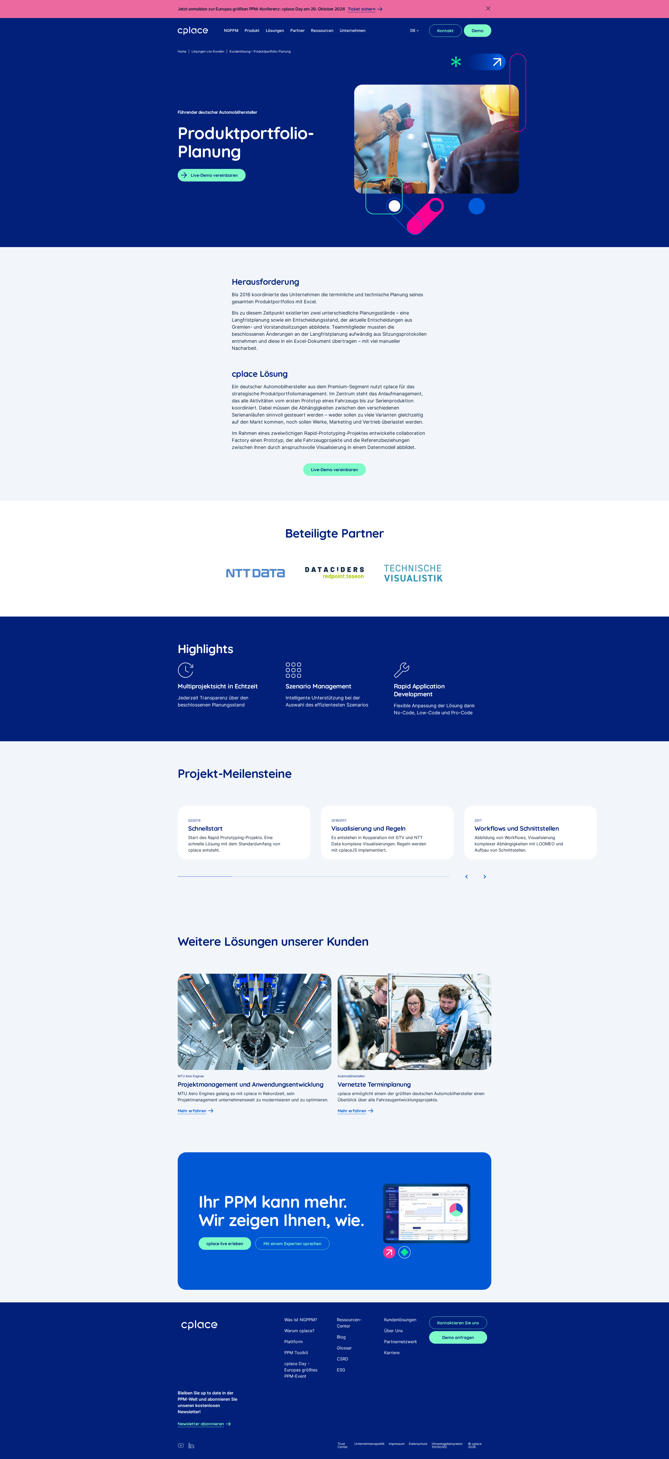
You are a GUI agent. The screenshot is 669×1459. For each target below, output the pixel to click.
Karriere (392, 1352)
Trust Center (343, 1445)
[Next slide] (484, 877)
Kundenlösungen (400, 1319)
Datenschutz (418, 1444)
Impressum (397, 1444)
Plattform (293, 1341)
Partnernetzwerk (400, 1341)
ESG (341, 1369)
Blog (341, 1337)
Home (182, 51)
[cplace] (193, 31)
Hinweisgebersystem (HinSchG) (447, 1445)
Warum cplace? (299, 1330)
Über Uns (393, 1330)
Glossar (344, 1347)
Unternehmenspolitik (369, 1444)
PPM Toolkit (296, 1352)
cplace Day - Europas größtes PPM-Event (300, 1370)
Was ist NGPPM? (300, 1319)
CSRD (342, 1358)
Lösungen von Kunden (208, 51)
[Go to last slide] (467, 877)
